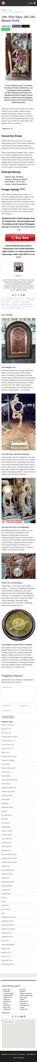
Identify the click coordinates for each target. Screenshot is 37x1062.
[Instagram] (21, 295)
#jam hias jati (19, 300)
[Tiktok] (13, 1017)
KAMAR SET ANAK (7, 807)
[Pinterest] (24, 295)
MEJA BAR (4, 819)
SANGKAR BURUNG (7, 964)
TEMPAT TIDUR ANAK (8, 791)
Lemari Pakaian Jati (7, 744)
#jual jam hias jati (13, 306)
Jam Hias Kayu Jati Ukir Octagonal (15, 454)
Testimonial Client (21, 290)
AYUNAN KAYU (6, 890)
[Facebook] (16, 295)
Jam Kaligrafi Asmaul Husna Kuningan (16, 645)
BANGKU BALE (6, 827)
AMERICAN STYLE (7, 937)
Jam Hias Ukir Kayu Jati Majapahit (15, 527)
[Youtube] (21, 1017)
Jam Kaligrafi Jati (8, 367)
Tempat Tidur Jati (6, 748)
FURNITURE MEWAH (7, 944)
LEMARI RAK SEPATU (7, 882)
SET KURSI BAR (6, 815)
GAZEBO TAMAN (6, 835)
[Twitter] (18, 295)
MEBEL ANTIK (5, 948)
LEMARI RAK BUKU (7, 874)
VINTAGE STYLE (6, 933)
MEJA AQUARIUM (6, 886)
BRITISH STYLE (6, 952)
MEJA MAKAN (5, 776)
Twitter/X (26, 26)
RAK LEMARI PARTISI (7, 870)
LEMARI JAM (5, 878)
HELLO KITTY (5, 941)
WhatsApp (6, 29)
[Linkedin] (13, 295)
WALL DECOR (5, 909)
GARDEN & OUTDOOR (8, 929)
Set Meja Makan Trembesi (9, 736)
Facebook (17, 26)
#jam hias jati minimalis (21, 302)
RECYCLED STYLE (7, 960)
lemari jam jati (21, 141)
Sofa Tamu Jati (6, 733)
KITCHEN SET (5, 823)
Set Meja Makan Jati (7, 740)
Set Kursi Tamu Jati (7, 725)
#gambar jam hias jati (15, 298)
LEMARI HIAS (5, 866)
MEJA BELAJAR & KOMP (9, 854)
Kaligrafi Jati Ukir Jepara (9, 756)
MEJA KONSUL (6, 772)
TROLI (3, 913)
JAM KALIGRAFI (6, 842)
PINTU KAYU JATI (6, 839)
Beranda (3, 10)
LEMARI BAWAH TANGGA (9, 858)
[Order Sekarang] (18, 237)
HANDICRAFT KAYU (7, 921)
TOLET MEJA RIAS (7, 795)
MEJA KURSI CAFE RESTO (9, 780)
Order (16, 251)
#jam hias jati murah (9, 304)
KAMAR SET (5, 803)
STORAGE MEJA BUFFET (9, 862)
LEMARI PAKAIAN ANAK (8, 788)
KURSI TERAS (5, 784)
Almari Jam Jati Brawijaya (11, 583)
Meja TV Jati (5, 752)
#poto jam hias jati (17, 308)
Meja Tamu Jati (6, 729)
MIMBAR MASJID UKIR (8, 917)
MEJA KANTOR (6, 850)
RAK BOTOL (5, 905)
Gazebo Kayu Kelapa (7, 760)
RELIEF (3, 901)
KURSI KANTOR (6, 846)
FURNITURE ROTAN (7, 925)
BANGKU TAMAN (6, 831)
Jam (10, 10)
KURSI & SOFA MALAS (8, 768)
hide (11, 128)
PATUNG (4, 897)
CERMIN (4, 811)
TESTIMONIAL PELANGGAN (20, 227)
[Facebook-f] (18, 1017)
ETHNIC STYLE (6, 956)
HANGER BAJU (6, 893)
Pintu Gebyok (5, 764)
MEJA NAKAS (5, 799)
